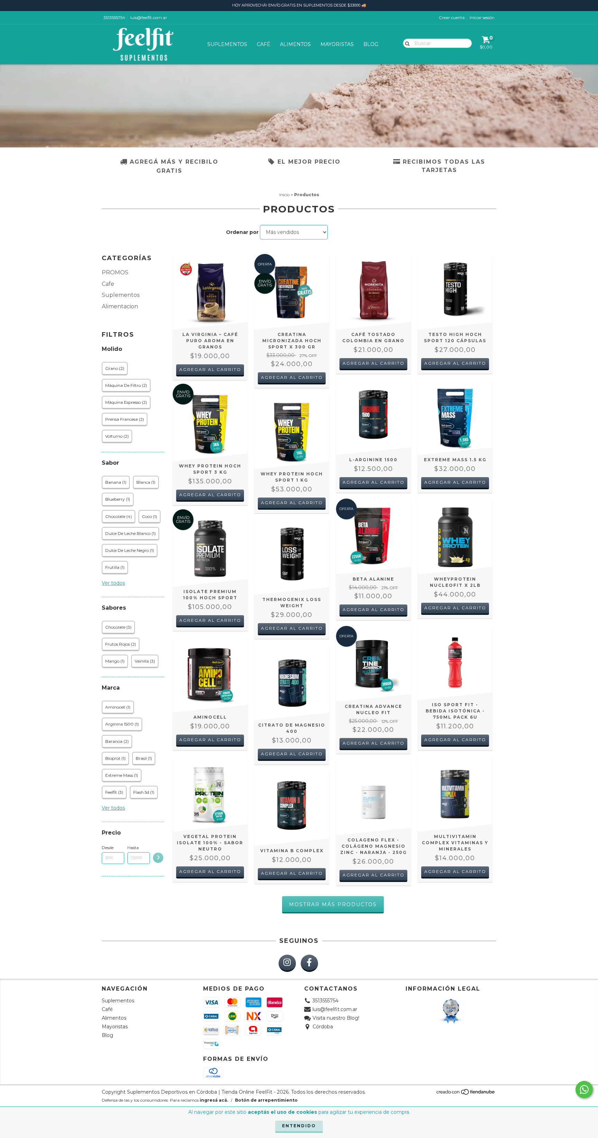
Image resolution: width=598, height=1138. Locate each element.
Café (263, 44)
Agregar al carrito (210, 494)
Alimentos (295, 44)
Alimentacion (120, 306)
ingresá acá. (214, 1100)
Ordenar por (242, 232)
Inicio (284, 194)
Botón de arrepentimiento (266, 1100)
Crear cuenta (452, 17)
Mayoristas (337, 44)
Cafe (108, 284)
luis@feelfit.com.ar (148, 17)
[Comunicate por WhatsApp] (584, 1089)
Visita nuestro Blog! (335, 1018)
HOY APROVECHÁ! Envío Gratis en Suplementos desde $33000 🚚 (299, 5)
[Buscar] (406, 43)
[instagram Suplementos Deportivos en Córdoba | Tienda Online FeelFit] (287, 963)
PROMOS (115, 272)
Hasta (133, 847)
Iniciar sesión (482, 17)
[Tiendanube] (466, 1093)
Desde (108, 847)
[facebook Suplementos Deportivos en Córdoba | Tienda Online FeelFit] (309, 963)
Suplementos (227, 44)
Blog (370, 44)
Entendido (299, 1125)
